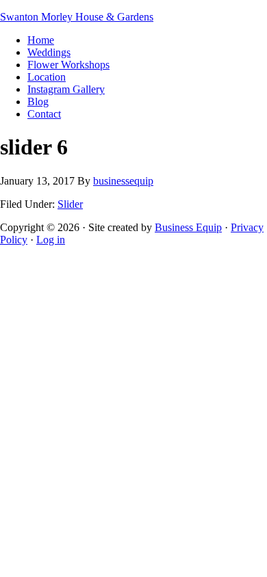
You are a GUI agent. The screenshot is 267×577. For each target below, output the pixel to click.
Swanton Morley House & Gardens (76, 17)
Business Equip (188, 227)
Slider (70, 204)
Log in (50, 239)
